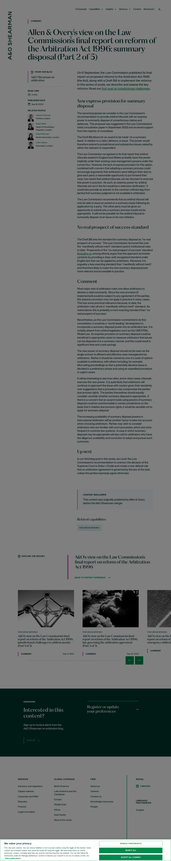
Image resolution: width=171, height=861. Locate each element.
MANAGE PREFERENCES (131, 844)
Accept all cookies (131, 857)
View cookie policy (13, 858)
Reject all (130, 850)
